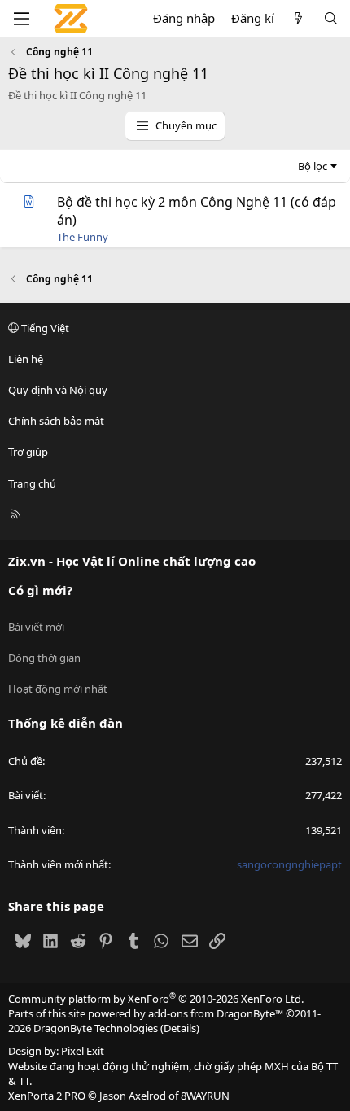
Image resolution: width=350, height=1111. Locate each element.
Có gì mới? (40, 590)
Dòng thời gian (44, 657)
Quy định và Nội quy (57, 390)
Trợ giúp (28, 451)
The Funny (82, 237)
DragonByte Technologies (95, 1028)
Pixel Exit (82, 1050)
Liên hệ (25, 359)
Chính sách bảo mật (56, 420)
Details (180, 1028)
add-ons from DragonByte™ (215, 1013)
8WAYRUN (205, 1095)
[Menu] (21, 19)
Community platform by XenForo (156, 998)
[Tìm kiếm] (331, 18)
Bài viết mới (36, 626)
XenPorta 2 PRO (46, 1095)
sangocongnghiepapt (289, 864)
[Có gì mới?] (298, 18)
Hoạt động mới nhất (57, 688)
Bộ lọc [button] (312, 166)
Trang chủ (32, 483)
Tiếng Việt (44, 328)
